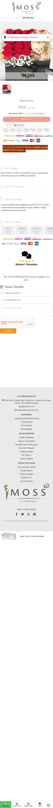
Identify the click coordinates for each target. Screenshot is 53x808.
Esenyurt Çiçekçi (11, 561)
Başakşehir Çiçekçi (41, 547)
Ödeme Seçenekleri (26, 441)
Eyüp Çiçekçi (28, 561)
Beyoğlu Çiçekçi (37, 554)
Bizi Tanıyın (26, 455)
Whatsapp (6, 806)
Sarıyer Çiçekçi (8, 572)
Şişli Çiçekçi (25, 572)
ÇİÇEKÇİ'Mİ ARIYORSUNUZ (27, 418)
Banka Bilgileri (26, 429)
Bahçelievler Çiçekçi (21, 579)
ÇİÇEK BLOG (27, 422)
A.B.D (41, 780)
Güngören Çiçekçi (40, 565)
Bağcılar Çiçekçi (28, 543)
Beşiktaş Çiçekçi (38, 550)
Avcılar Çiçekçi (9, 543)
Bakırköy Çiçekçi (19, 547)
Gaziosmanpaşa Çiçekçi (16, 565)
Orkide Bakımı (26, 470)
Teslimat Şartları (26, 451)
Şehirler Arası (26, 477)
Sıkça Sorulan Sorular (26, 467)
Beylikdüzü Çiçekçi (17, 554)
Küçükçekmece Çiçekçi (37, 569)
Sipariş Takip (28, 806)
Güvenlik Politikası (26, 448)
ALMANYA (31, 780)
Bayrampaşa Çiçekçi (17, 550)
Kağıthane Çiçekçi (13, 569)
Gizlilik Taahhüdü (26, 437)
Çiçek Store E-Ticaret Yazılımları (31, 536)
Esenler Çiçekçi (40, 558)
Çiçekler (16, 18)
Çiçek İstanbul (27, 481)
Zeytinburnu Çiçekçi (13, 576)
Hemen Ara (17, 806)
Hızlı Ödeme (26, 425)
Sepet (40, 806)
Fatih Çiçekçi (44, 561)
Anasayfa (6, 18)
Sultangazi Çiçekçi (42, 572)
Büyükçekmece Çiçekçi (17, 558)
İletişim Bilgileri (26, 458)
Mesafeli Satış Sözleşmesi (26, 444)
